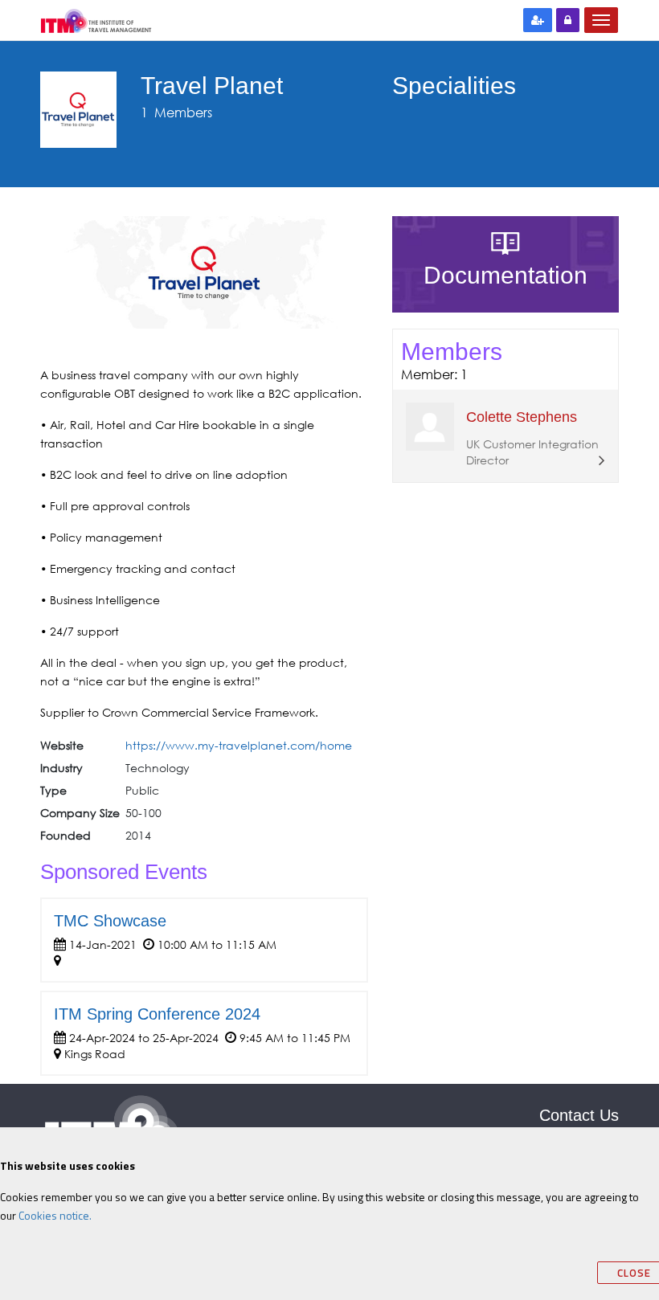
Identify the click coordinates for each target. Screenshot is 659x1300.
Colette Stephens (521, 417)
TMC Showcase (110, 921)
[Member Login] (567, 20)
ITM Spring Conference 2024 (157, 1014)
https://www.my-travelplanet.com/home (238, 745)
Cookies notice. (55, 1215)
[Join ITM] (537, 20)
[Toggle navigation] (601, 20)
